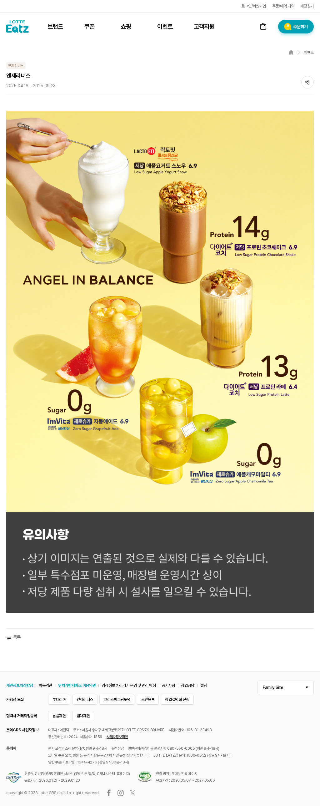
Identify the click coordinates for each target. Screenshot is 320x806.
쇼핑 (126, 26)
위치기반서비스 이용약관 (77, 685)
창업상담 (187, 685)
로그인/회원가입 (253, 6)
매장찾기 (307, 6)
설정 (203, 685)
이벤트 (165, 26)
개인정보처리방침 (19, 685)
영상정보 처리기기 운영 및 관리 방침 (129, 685)
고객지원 (204, 26)
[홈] (291, 52)
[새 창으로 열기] (160, 113)
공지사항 (168, 685)
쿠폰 (89, 26)
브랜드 (55, 26)
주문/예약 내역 (283, 6)
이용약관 (45, 685)
